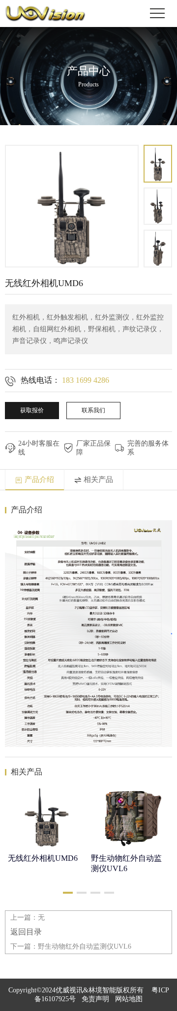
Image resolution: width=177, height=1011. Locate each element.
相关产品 (98, 479)
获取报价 (32, 410)
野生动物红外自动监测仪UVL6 (84, 946)
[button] (68, 893)
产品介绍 (39, 479)
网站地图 (129, 999)
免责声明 (95, 999)
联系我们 (93, 410)
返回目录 (26, 932)
